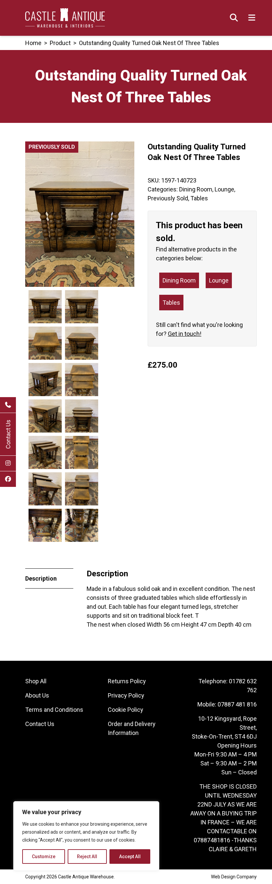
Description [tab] (41, 578)
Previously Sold (168, 198)
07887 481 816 (237, 704)
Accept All (130, 856)
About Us (37, 695)
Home (33, 42)
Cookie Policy (125, 709)
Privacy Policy (126, 695)
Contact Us (8, 434)
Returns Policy (127, 681)
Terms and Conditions (54, 709)
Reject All (87, 856)
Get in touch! (184, 333)
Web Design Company (234, 876)
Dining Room (195, 189)
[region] (86, 836)
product (60, 42)
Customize (43, 856)
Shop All (35, 681)
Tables (199, 198)
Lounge (224, 189)
